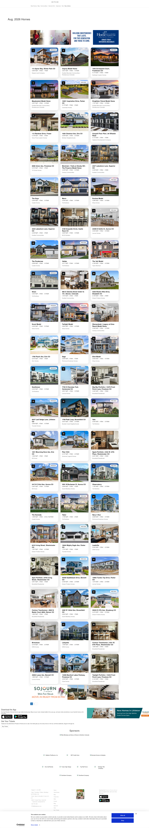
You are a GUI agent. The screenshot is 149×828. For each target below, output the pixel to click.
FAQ (55, 799)
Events (55, 801)
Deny (122, 820)
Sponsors (58, 6)
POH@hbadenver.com (36, 806)
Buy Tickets (5, 726)
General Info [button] (52, 6)
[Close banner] (136, 813)
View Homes (34, 6)
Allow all (122, 815)
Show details (34, 825)
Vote (63, 6)
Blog (55, 803)
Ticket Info (56, 796)
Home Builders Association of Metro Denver (70, 2)
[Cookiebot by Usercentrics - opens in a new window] (20, 825)
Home (55, 790)
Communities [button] (44, 6)
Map (39, 6)
